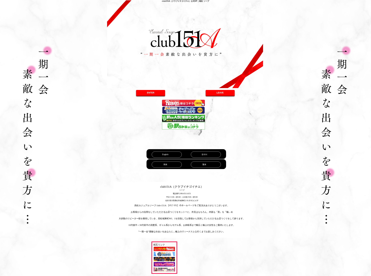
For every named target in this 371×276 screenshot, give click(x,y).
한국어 (204, 154)
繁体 (204, 164)
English (165, 154)
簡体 (165, 164)
